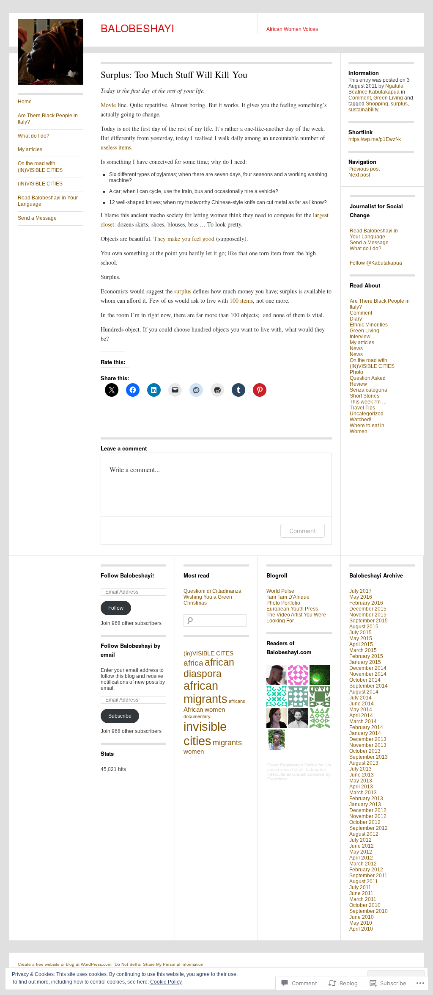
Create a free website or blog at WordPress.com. (65, 964)
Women (358, 431)
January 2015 (365, 662)
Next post (359, 175)
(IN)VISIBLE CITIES (40, 184)
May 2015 (360, 638)
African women (204, 709)
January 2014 (365, 733)
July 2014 (360, 698)
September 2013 (368, 757)
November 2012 (367, 816)
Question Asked (368, 378)
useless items (116, 147)
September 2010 (368, 911)
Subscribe (120, 716)
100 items (241, 300)
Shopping (377, 104)
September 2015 (368, 621)
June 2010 (361, 917)
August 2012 (363, 834)
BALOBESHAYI (137, 27)
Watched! (360, 420)
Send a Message (37, 218)
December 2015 (367, 609)
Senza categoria (368, 390)
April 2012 (361, 858)
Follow (115, 608)
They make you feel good (183, 239)
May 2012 (360, 852)
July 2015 (360, 633)
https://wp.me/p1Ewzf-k (374, 139)
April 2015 (361, 644)
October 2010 (365, 905)
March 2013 (363, 793)
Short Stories (364, 396)
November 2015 (367, 615)
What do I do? (33, 136)
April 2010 (361, 929)
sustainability (363, 110)
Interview (360, 337)
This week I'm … (368, 402)
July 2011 (360, 887)
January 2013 (365, 804)
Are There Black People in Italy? (48, 119)
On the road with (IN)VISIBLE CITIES (40, 166)
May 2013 (360, 781)
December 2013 (367, 739)
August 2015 (363, 627)
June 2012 (361, 846)
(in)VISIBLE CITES (208, 653)
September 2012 (368, 828)
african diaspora (209, 668)
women (194, 751)
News (356, 348)
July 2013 (360, 769)
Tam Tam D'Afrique (288, 597)
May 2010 (360, 923)
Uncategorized (367, 414)
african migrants (205, 692)
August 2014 (363, 692)
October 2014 (365, 680)
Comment (302, 530)
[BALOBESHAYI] (50, 83)
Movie (109, 105)
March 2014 (363, 721)
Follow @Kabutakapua (376, 263)
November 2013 (367, 745)
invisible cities (205, 733)
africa (193, 662)
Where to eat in (367, 425)
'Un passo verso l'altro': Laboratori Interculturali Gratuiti (299, 770)
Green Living (388, 98)
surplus (183, 291)
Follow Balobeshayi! (127, 575)
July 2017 (360, 591)
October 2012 (365, 822)
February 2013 (366, 799)
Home (25, 102)
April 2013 (361, 787)
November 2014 (367, 674)
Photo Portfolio (283, 603)
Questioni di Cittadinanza (212, 591)
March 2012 (363, 864)
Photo (356, 372)
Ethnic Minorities (369, 325)
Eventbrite (277, 779)
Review (358, 384)
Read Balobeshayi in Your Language (48, 201)
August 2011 (363, 881)
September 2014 (368, 686)
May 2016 (360, 597)
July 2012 (360, 840)
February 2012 (366, 870)
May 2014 (360, 710)
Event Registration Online (292, 765)
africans (237, 701)
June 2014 (361, 704)
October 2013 (365, 751)
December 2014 (367, 668)
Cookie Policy (166, 982)
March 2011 (362, 899)
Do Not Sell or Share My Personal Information (159, 964)
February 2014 (366, 727)
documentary (197, 716)
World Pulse (280, 591)
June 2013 (361, 775)
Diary (356, 319)
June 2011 (361, 893)
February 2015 (366, 656)
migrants (227, 742)
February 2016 (366, 603)
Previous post (364, 169)
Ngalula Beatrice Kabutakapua (375, 89)
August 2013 (363, 763)
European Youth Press (292, 609)
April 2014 (361, 716)
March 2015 (363, 650)
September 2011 (368, 876)
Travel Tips (362, 408)
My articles (30, 149)
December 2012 (367, 810)
